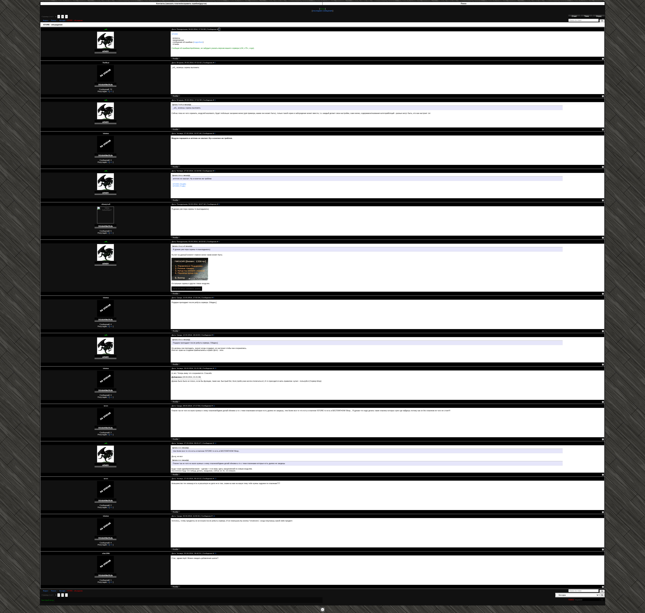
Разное (53, 20)
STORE (174, 34)
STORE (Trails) (179, 186)
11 (214, 406)
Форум (45, 20)
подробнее (198, 42)
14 (214, 516)
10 (215, 368)
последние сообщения (322, 11)
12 (215, 443)
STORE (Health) (179, 184)
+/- (111, 91)
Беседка (62, 20)
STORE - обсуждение (75, 20)
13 (215, 478)
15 (215, 553)
